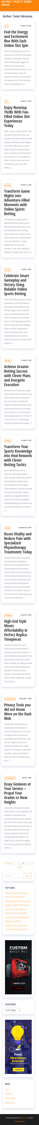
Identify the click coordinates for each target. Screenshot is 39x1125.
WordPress (23, 1117)
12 (19, 863)
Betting (7, 185)
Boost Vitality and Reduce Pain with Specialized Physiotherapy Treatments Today (18, 543)
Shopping (8, 615)
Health (7, 528)
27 (32, 863)
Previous (8, 863)
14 (27, 863)
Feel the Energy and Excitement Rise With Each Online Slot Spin (16, 38)
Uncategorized (10, 699)
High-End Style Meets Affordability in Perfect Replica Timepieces (15, 630)
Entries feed (9, 1093)
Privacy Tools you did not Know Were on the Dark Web (17, 711)
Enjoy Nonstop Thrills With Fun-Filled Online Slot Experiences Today (17, 116)
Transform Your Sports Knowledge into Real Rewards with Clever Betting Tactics (18, 455)
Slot (6, 26)
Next (19, 867)
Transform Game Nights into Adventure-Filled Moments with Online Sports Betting (17, 202)
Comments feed (10, 1098)
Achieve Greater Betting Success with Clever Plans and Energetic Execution (17, 375)
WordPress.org (10, 1102)
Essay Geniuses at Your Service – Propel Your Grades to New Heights (17, 793)
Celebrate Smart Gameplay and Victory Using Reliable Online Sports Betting (16, 284)
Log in (7, 1089)
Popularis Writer (19, 1121)
